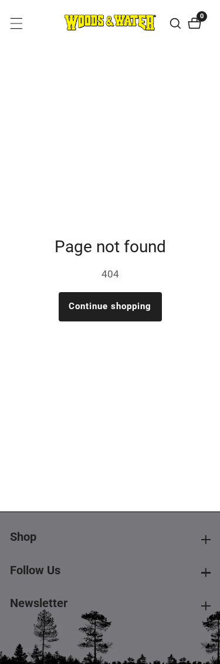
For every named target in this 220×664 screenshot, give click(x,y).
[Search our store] (177, 23)
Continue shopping (110, 306)
